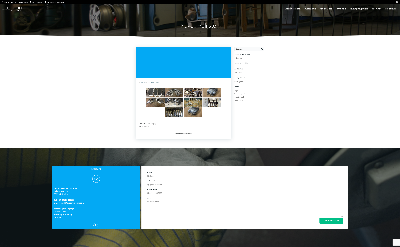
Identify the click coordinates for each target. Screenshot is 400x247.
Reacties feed (239, 97)
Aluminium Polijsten (293, 9)
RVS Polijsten (310, 9)
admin (143, 82)
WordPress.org (239, 100)
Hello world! (238, 58)
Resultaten (376, 9)
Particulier (341, 9)
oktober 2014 (239, 73)
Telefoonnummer (151, 189)
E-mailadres (150, 181)
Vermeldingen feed (240, 94)
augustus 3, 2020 (153, 82)
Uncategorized (239, 82)
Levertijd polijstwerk (359, 9)
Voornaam (150, 172)
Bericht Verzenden (331, 221)
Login (236, 91)
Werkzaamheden (326, 9)
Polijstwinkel (390, 9)
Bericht (148, 198)
